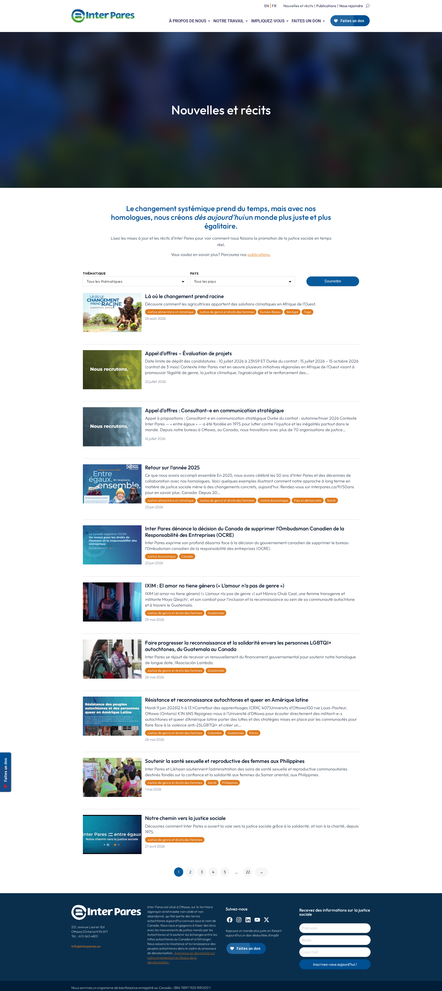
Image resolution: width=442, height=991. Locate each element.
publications (258, 254)
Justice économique (274, 500)
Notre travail (228, 20)
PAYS (194, 274)
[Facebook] (230, 920)
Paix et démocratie (307, 500)
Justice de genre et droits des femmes (226, 312)
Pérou (253, 733)
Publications (326, 5)
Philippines (230, 783)
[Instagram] (239, 920)
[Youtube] (257, 920)
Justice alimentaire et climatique (170, 312)
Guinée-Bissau (270, 312)
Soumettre (332, 281)
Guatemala (216, 613)
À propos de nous (187, 20)
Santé (331, 500)
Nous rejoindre (351, 5)
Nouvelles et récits (298, 5)
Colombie (215, 733)
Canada (187, 556)
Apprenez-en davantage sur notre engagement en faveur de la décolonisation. (181, 957)
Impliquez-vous (268, 20)
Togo (307, 312)
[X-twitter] (266, 920)
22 (248, 871)
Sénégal (292, 312)
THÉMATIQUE (94, 274)
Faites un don (306, 20)
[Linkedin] (248, 920)
